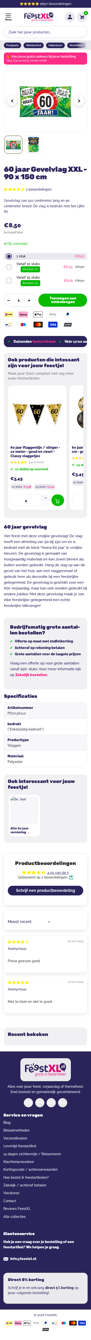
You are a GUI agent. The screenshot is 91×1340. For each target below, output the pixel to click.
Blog (7, 1122)
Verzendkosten (15, 1138)
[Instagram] (28, 1102)
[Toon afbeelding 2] (34, 145)
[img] (18, 942)
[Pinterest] (62, 1102)
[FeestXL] (38, 17)
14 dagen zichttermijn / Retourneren (32, 1154)
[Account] (70, 17)
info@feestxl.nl (23, 1259)
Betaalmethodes (16, 1130)
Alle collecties (14, 1217)
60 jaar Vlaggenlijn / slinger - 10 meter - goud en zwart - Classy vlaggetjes (35, 452)
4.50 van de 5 (58, 873)
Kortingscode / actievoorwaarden (30, 1169)
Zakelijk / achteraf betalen (24, 1185)
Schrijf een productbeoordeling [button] (45, 890)
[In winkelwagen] (57, 500)
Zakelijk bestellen (31, 675)
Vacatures (11, 1193)
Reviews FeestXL (17, 1209)
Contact (9, 1201)
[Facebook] (39, 1102)
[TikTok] (51, 1102)
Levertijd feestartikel (19, 1146)
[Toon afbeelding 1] (13, 145)
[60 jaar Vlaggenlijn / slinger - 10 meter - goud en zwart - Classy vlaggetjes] (37, 414)
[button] (15, 189)
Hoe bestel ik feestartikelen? (26, 1177)
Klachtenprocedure (18, 1162)
